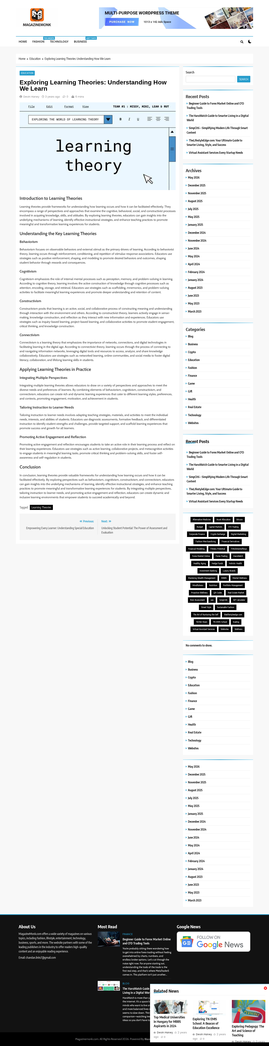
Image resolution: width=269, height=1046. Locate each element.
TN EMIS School (220, 622)
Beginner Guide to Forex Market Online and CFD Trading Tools (147, 941)
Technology (59, 41)
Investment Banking (208, 570)
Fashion (39, 40)
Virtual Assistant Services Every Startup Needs (216, 152)
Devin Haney (31, 97)
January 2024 (195, 280)
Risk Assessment (197, 600)
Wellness (238, 629)
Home (23, 41)
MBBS (224, 578)
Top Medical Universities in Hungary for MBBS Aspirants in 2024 (169, 1021)
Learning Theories (41, 507)
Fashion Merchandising (206, 541)
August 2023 (195, 288)
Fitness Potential (217, 548)
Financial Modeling (196, 548)
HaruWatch (238, 556)
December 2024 (197, 232)
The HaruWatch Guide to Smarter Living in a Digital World (143, 990)
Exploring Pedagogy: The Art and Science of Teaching (248, 1030)
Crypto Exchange (218, 534)
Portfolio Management (233, 585)
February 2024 (196, 272)
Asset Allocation (223, 519)
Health (192, 399)
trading (236, 622)
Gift (190, 391)
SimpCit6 (223, 600)
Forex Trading (221, 556)
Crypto (192, 352)
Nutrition (213, 585)
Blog (190, 336)
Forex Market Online (201, 556)
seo (212, 600)
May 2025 (193, 217)
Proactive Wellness (199, 592)
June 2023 (193, 295)
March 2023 (194, 311)
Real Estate (194, 407)
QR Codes (218, 592)
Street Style (206, 607)
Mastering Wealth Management (201, 578)
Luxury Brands (229, 570)
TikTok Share (201, 622)
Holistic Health (235, 563)
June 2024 (193, 248)
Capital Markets (215, 526)
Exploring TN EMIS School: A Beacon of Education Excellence (206, 1023)
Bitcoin (239, 519)
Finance (192, 375)
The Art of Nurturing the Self (205, 614)
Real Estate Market (236, 592)
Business (81, 40)
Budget (200, 526)
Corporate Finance (197, 534)
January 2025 (195, 224)
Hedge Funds (217, 563)
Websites (193, 423)
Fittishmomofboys (239, 548)
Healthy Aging (199, 563)
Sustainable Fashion (225, 607)
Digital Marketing (238, 534)
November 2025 (197, 193)
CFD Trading (233, 526)
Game (191, 383)
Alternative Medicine (202, 519)
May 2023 (193, 303)
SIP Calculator (239, 600)
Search (190, 72)
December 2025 (197, 185)
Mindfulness (198, 585)
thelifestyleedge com (233, 614)
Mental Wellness (240, 578)
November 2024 (197, 240)
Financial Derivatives (231, 541)
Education (27, 73)
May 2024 (194, 256)
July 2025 (193, 209)
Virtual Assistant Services (204, 629)
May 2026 (194, 177)
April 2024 (194, 264)
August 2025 (195, 201)
